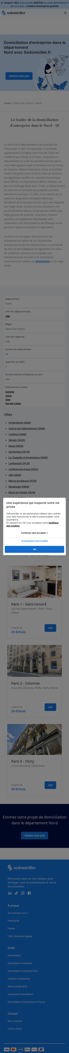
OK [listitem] (34, 549)
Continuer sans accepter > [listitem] (34, 533)
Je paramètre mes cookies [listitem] (34, 541)
